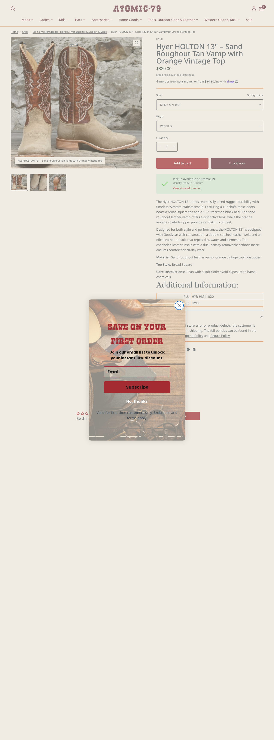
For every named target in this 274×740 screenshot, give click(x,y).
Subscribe (137, 387)
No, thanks (137, 401)
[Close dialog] (179, 305)
